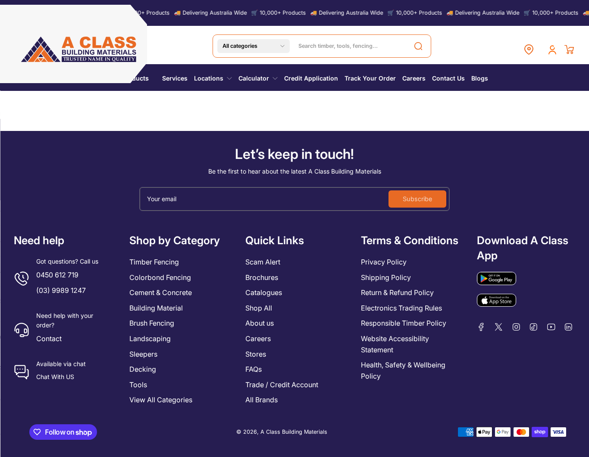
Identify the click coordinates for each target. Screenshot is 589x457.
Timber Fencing (154, 262)
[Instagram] (516, 327)
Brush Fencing (151, 323)
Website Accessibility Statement (395, 344)
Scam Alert (262, 262)
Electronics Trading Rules (401, 308)
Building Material (156, 308)
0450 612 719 (57, 274)
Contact (49, 338)
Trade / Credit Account (281, 384)
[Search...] (418, 46)
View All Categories (160, 399)
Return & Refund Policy (397, 292)
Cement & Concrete (160, 292)
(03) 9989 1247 (61, 290)
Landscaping (150, 338)
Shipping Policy (386, 277)
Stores (255, 354)
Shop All (258, 308)
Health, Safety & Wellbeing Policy (403, 370)
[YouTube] (551, 327)
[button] (253, 46)
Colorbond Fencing (160, 277)
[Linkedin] (568, 327)
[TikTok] (533, 327)
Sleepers (143, 354)
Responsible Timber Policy (403, 323)
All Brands (261, 399)
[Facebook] (481, 327)
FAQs (253, 369)
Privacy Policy (384, 262)
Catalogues (263, 292)
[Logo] (79, 49)
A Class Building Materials (293, 432)
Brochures (261, 277)
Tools (138, 384)
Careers (258, 338)
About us (259, 323)
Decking (142, 369)
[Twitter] (498, 327)
